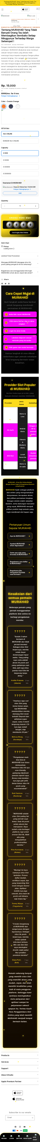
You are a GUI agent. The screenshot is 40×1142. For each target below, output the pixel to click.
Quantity (4, 201)
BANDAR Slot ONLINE (11, 141)
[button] (20, 256)
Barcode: (14, 44)
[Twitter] (6, 284)
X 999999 (7, 174)
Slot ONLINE (7, 134)
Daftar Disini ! (29, 4)
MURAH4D (10, 490)
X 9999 (6, 160)
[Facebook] (2, 284)
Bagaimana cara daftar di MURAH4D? (18, 562)
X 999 (5, 153)
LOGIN (11, 1138)
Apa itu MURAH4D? (17, 536)
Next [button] (38, 3)
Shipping (11, 88)
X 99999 (6, 167)
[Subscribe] (32, 1117)
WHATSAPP (27, 1138)
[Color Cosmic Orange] (3, 106)
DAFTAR (19, 1138)
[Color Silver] (18, 106)
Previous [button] (2, 3)
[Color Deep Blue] (11, 106)
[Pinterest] (9, 284)
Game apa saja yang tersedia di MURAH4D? (19, 553)
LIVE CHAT (35, 1138)
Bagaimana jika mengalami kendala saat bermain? (17, 572)
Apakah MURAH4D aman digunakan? (17, 544)
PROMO (4, 1138)
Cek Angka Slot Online (20, 232)
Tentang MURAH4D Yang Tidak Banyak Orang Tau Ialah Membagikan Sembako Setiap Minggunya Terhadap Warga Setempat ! (20, 3)
